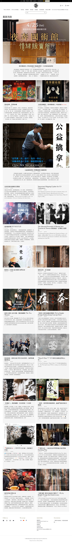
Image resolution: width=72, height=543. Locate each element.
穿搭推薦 (31, 9)
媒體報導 (27, 9)
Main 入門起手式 (7, 9)
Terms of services (33, 540)
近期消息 (22, 9)
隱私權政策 (39, 522)
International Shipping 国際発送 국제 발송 (60, 9)
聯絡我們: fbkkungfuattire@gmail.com (42, 521)
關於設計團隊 (48, 9)
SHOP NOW (43, 1)
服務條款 (38, 524)
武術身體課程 (41, 9)
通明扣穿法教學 (40, 527)
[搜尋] (45, 12)
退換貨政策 (39, 526)
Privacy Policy (39, 540)
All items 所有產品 (15, 9)
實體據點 (36, 9)
